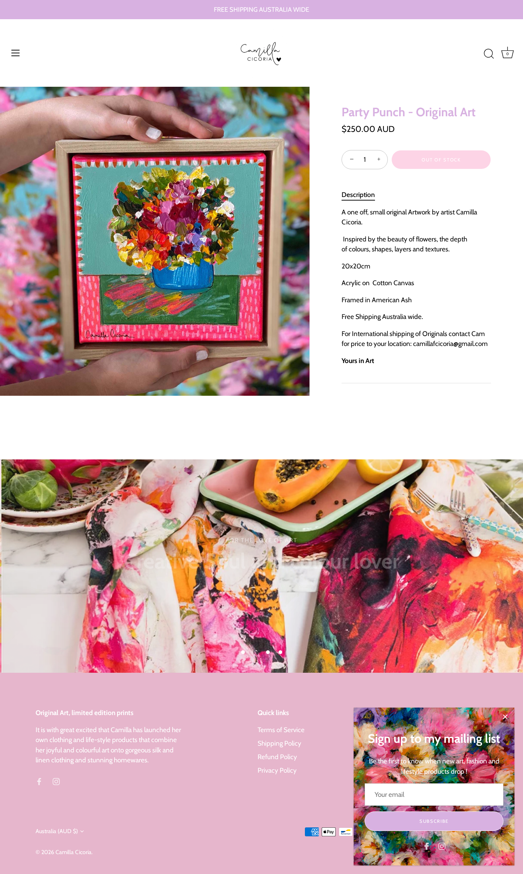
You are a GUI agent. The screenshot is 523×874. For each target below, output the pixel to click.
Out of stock (441, 159)
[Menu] (15, 53)
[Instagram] (441, 846)
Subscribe (434, 821)
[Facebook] (426, 846)
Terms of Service (281, 730)
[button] (243, 652)
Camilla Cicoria (73, 852)
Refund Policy (277, 757)
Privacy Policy (277, 770)
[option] (261, 566)
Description (358, 195)
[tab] (362, 195)
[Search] (489, 54)
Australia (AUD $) (57, 831)
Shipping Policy (279, 743)
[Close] (505, 717)
